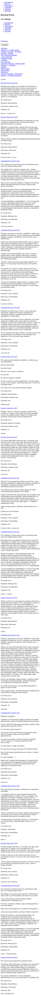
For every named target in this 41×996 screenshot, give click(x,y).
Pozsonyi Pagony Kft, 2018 (9, 83)
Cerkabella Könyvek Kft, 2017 (10, 478)
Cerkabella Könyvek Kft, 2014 (10, 713)
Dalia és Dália (5, 68)
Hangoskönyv (9, 6)
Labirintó (3, 67)
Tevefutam (4, 48)
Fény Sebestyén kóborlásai (9, 55)
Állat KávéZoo (5, 70)
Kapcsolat (8, 11)
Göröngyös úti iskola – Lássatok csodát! (13, 63)
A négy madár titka (6, 57)
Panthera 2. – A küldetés (8, 65)
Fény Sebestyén (5, 62)
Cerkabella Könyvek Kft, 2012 (10, 635)
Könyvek (7, 4)
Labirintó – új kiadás (7, 53)
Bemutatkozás (9, 2)
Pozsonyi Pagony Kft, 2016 (9, 843)
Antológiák (8, 7)
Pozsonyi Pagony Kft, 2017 (9, 356)
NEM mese (4, 72)
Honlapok (8, 9)
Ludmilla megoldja (6, 58)
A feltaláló (4, 60)
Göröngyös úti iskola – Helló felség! (12, 74)
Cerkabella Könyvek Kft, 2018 (10, 161)
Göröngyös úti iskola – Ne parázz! (11, 51)
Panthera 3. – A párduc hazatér (10, 50)
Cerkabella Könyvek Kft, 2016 (10, 786)
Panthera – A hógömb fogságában (11, 75)
